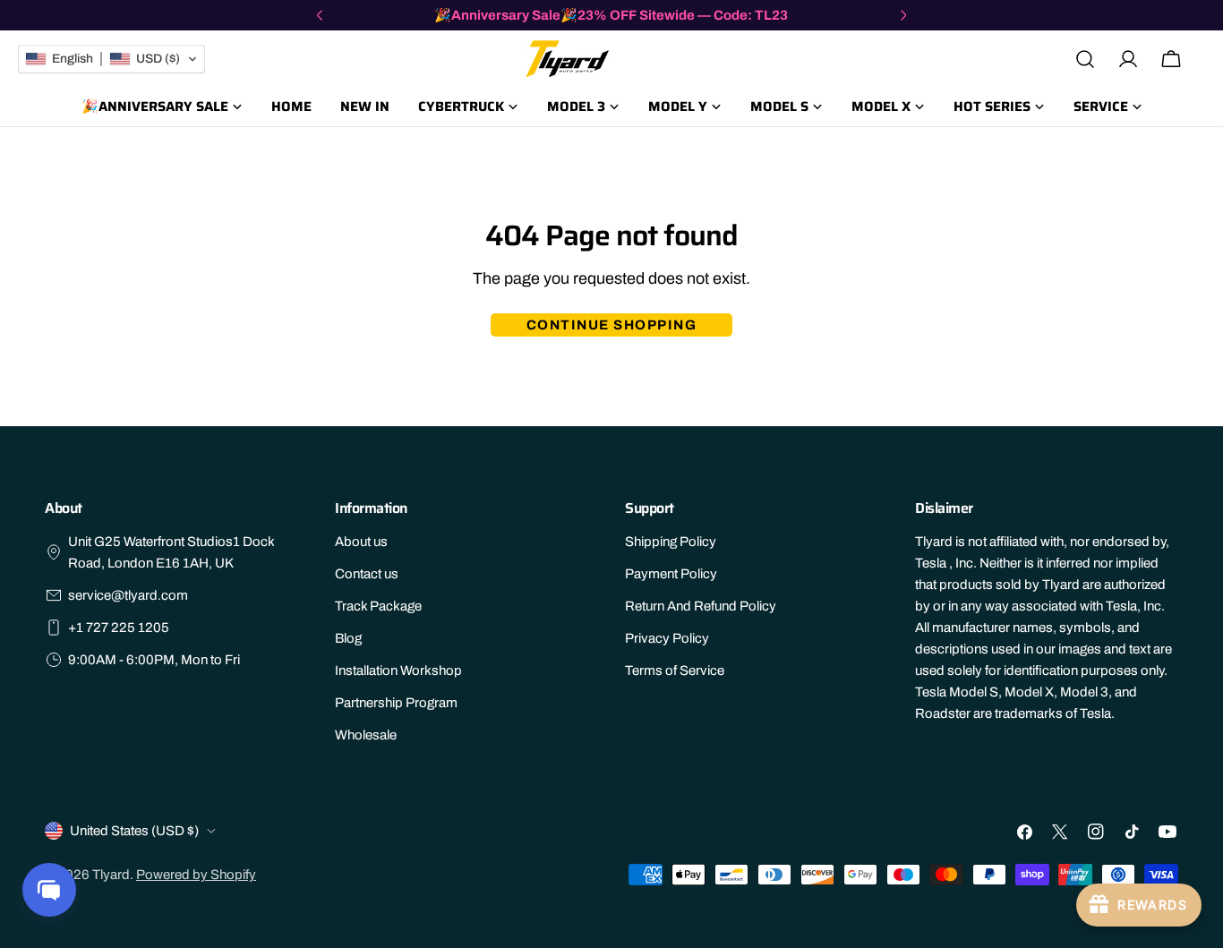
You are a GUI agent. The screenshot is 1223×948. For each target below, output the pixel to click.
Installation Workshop (398, 670)
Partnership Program (396, 703)
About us (361, 541)
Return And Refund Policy (700, 606)
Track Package (378, 606)
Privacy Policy (667, 638)
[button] (111, 59)
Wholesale (366, 735)
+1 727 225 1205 (118, 627)
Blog (348, 638)
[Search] (1085, 59)
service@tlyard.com (128, 595)
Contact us (366, 574)
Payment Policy (671, 574)
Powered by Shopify (196, 874)
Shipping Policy (670, 541)
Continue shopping (611, 325)
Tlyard (111, 874)
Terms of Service (674, 670)
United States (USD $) (134, 831)
